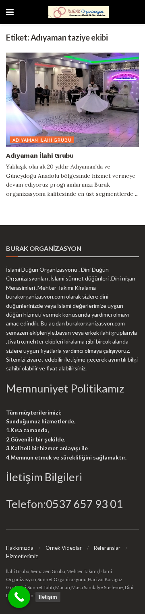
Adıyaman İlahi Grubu (42, 139)
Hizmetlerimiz (22, 556)
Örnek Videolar (64, 548)
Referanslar (107, 548)
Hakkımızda (19, 548)
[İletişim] (19, 597)
